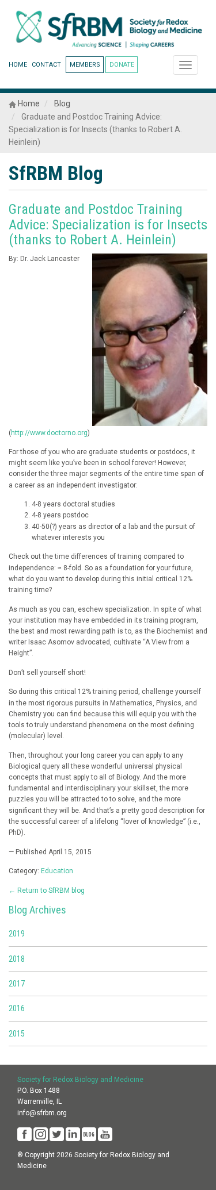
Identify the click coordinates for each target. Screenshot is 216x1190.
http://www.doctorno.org (49, 433)
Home (28, 103)
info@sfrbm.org (42, 1113)
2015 (17, 1033)
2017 (17, 983)
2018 (17, 958)
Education (57, 871)
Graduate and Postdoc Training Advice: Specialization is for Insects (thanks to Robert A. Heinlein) (108, 224)
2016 (17, 1008)
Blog (62, 103)
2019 (17, 933)
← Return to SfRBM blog (47, 890)
